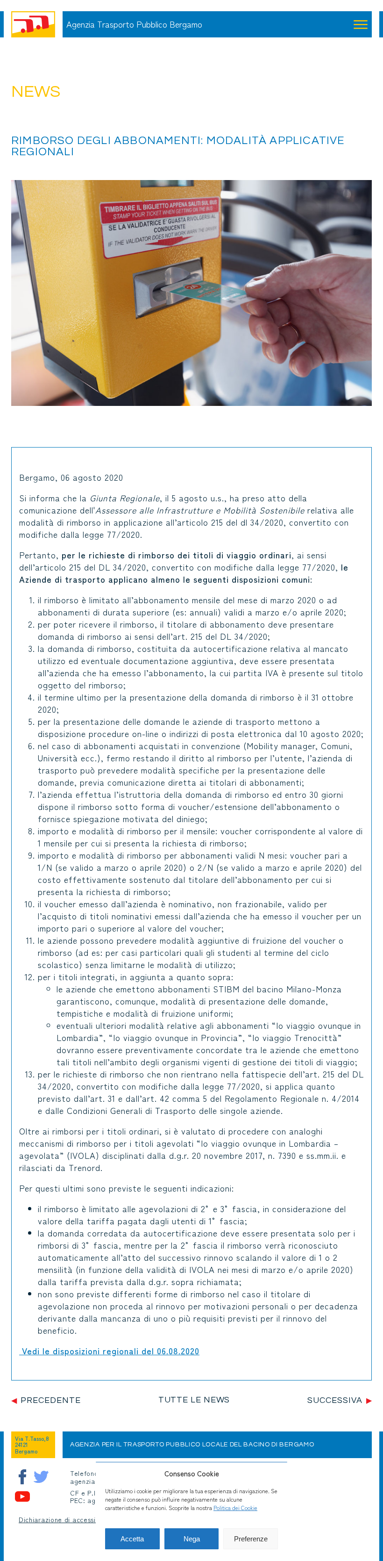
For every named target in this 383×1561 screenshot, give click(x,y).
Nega (192, 1539)
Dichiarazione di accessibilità (65, 1520)
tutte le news (194, 1399)
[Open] (360, 24)
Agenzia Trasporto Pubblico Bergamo (134, 24)
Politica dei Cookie (235, 1507)
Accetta (132, 1539)
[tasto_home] (33, 24)
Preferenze (251, 1539)
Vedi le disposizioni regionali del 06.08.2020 (109, 1350)
